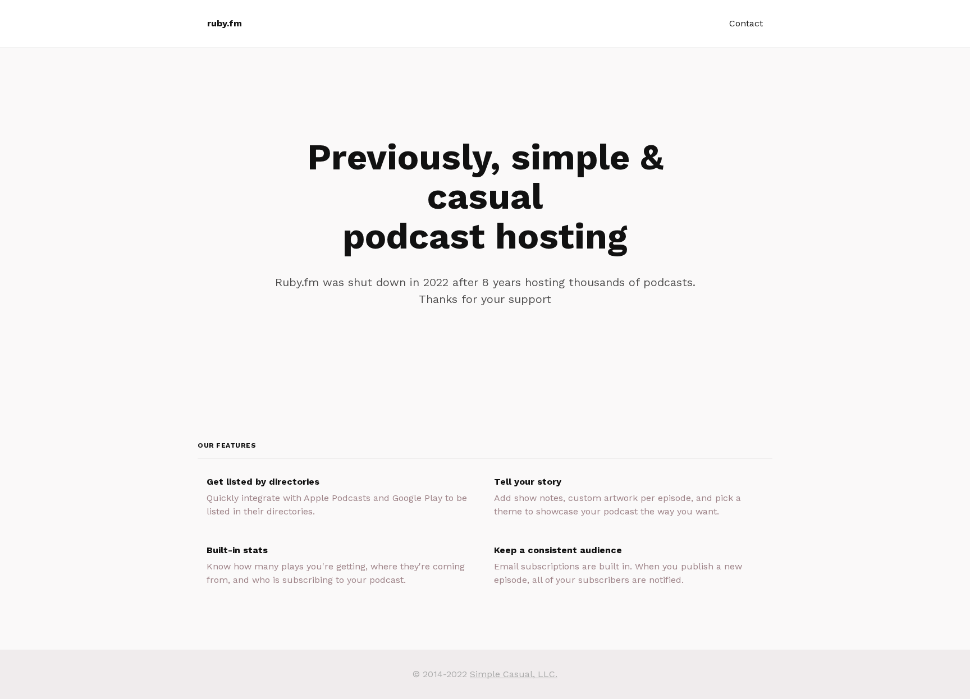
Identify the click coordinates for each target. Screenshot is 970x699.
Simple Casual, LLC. (513, 674)
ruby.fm (224, 23)
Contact (746, 23)
